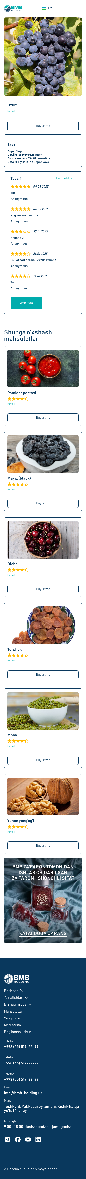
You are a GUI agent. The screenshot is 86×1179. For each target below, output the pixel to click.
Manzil (8, 1100)
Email (8, 1087)
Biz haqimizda (15, 1004)
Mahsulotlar (13, 1011)
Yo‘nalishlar (13, 998)
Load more (26, 303)
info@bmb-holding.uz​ (23, 1093)
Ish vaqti (10, 1121)
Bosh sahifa (13, 991)
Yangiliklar (12, 1018)
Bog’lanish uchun (17, 1032)
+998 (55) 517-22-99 (21, 1047)
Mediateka (12, 1025)
